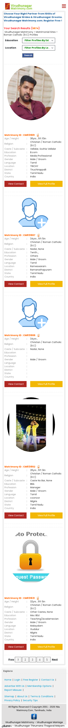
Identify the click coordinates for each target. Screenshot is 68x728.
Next (55, 659)
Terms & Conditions (41, 696)
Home (7, 679)
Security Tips (30, 700)
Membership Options (39, 686)
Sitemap (9, 696)
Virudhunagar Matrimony (18, 32)
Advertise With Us (14, 686)
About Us (22, 696)
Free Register (30, 679)
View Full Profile (46, 183)
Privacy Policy (12, 700)
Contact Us (47, 679)
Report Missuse (13, 690)
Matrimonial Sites (46, 32)
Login (17, 679)
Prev (11, 659)
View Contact (15, 183)
